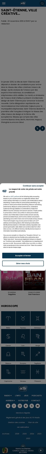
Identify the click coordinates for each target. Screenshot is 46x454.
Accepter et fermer (23, 255)
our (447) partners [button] (13, 196)
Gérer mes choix (23, 263)
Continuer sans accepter (33, 185)
